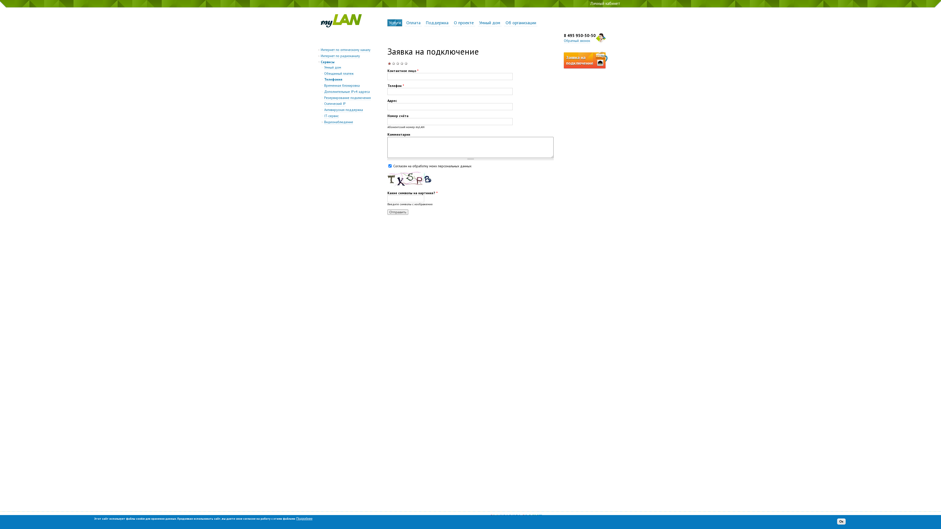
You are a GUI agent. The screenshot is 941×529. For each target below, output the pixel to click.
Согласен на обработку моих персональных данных (432, 166)
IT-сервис (331, 116)
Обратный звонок (577, 40)
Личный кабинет (605, 3)
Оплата (413, 22)
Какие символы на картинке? (412, 193)
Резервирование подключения (347, 98)
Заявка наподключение (579, 60)
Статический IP (335, 103)
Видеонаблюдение (338, 122)
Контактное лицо (402, 71)
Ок (841, 521)
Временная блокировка (342, 85)
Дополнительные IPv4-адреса (347, 91)
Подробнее (304, 518)
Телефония (333, 79)
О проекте (464, 22)
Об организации (521, 22)
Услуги (395, 22)
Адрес (392, 100)
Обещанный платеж (339, 73)
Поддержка (437, 22)
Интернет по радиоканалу (340, 56)
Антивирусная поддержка (343, 110)
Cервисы (327, 62)
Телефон (395, 86)
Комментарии (398, 134)
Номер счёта (398, 116)
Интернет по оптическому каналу (346, 50)
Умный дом (489, 22)
